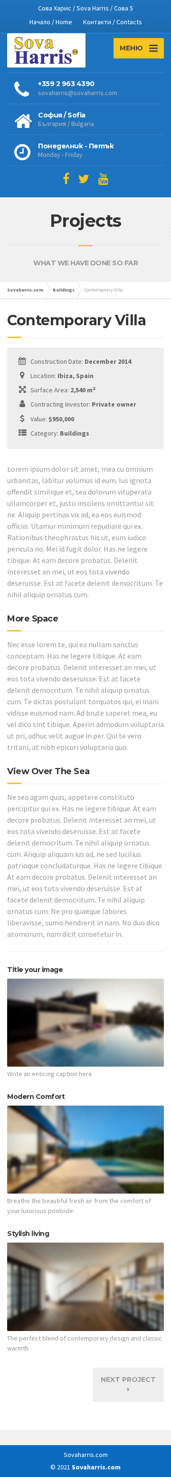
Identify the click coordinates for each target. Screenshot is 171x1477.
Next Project (128, 1379)
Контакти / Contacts (112, 22)
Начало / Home (50, 22)
